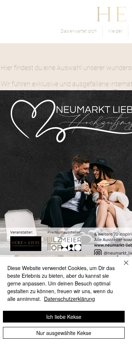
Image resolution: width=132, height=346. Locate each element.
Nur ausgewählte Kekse (63, 332)
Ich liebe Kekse (63, 316)
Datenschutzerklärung (69, 298)
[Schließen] (122, 267)
